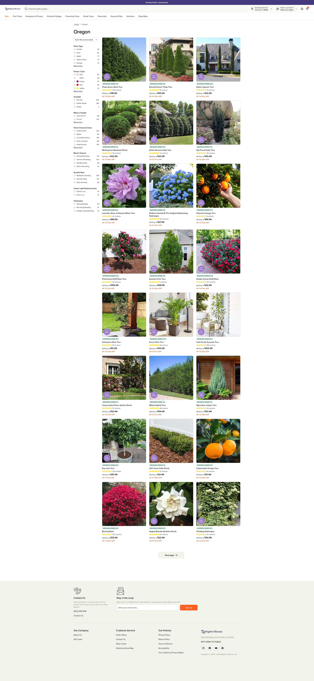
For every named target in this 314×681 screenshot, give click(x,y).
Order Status (121, 635)
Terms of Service (165, 644)
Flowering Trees (72, 16)
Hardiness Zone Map (125, 648)
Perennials (102, 16)
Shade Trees (88, 16)
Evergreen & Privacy (34, 16)
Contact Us (78, 615)
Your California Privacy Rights (171, 652)
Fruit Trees (17, 16)
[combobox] (86, 39)
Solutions (130, 16)
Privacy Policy (164, 635)
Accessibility (163, 648)
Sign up (188, 607)
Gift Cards (78, 639)
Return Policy (164, 639)
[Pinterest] (222, 648)
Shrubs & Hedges (54, 16)
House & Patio (117, 16)
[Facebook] (209, 648)
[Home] (12, 9)
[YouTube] (216, 648)
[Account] (302, 9)
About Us (78, 635)
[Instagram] (203, 648)
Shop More (143, 16)
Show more (78, 66)
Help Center (121, 644)
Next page (169, 555)
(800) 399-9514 (80, 611)
